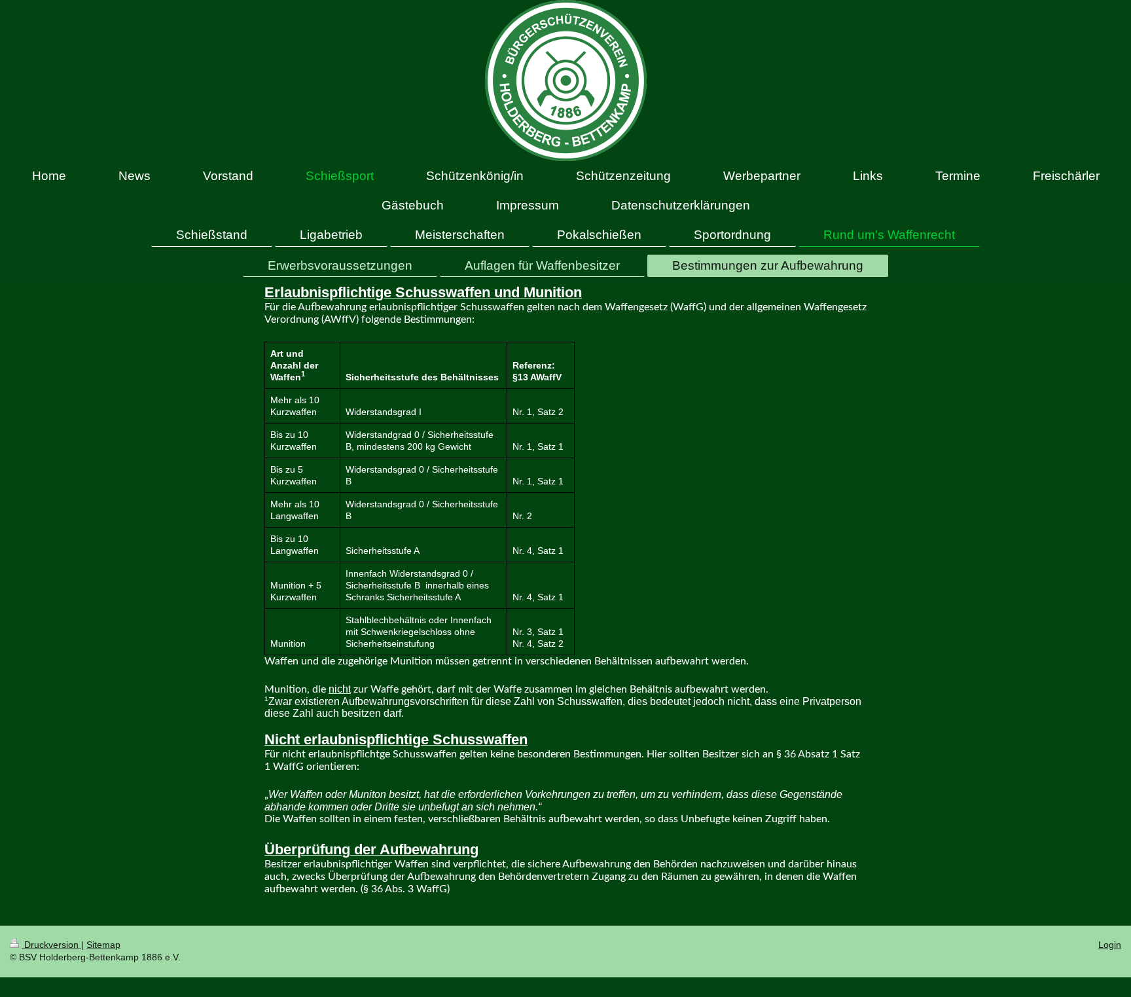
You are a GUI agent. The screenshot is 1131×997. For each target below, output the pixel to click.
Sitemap (103, 944)
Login (1109, 944)
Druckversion (51, 944)
